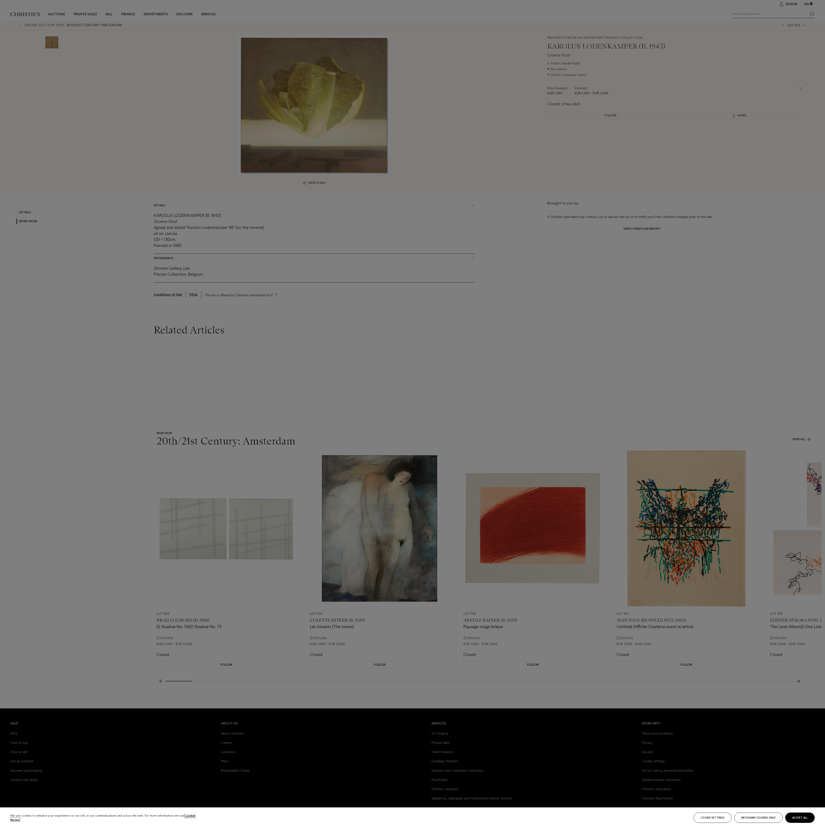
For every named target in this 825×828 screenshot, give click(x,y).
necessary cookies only (758, 817)
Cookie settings (712, 817)
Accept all (800, 817)
